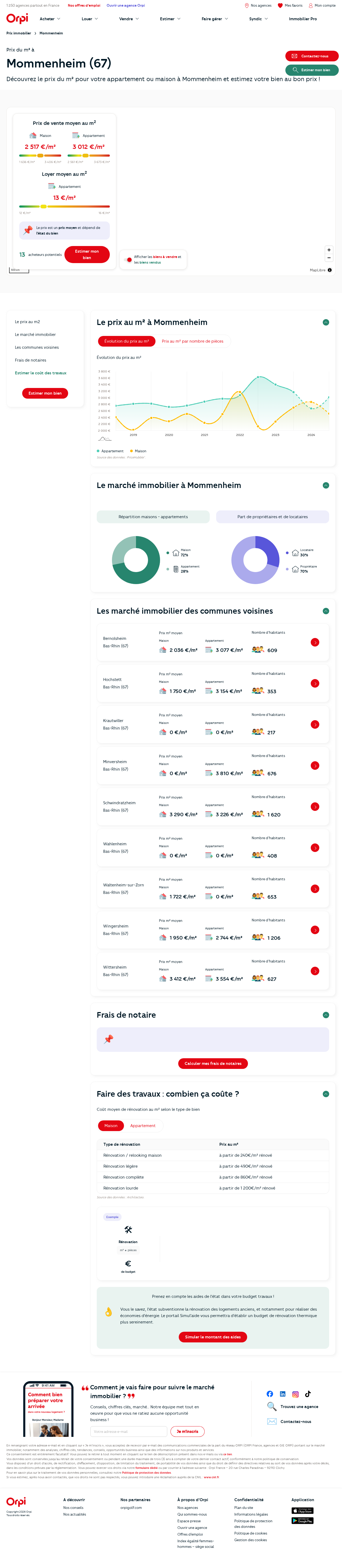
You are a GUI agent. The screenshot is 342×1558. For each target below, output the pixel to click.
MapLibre (317, 270)
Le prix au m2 (27, 321)
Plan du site (243, 1507)
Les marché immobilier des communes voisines (185, 611)
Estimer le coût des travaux (41, 373)
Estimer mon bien (87, 254)
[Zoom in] (329, 250)
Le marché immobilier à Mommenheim (169, 485)
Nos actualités (74, 1514)
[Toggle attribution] (330, 270)
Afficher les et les (157, 259)
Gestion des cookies (250, 1540)
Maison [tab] (111, 1125)
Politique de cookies (250, 1533)
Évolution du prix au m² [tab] (126, 341)
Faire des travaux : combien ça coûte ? (168, 1094)
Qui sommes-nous (192, 1514)
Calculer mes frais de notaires (213, 1063)
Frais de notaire (126, 1015)
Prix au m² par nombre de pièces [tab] (192, 341)
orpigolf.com (131, 1507)
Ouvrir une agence (192, 1527)
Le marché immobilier (35, 334)
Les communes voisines (37, 347)
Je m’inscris (187, 1431)
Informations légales (251, 1514)
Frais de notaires (30, 360)
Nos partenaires (135, 1499)
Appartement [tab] (143, 1125)
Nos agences (187, 1507)
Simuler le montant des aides (213, 1337)
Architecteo (135, 1197)
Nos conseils (73, 1507)
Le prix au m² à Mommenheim (152, 322)
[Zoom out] (329, 257)
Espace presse (189, 1521)
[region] (171, 191)
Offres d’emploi (190, 1534)
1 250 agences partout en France (32, 5)
